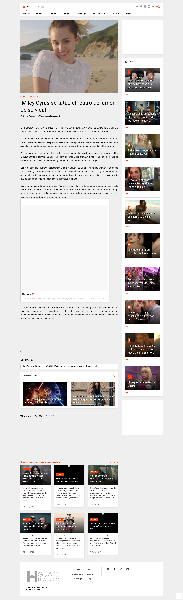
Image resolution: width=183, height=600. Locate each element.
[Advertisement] (40, 439)
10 (129, 377)
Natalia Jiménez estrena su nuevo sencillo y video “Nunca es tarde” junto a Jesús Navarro (35, 477)
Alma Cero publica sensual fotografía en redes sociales (140, 183)
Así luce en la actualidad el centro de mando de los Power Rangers (142, 117)
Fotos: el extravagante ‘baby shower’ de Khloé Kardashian (141, 283)
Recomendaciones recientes (40, 462)
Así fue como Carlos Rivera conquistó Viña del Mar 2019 (102, 526)
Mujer (67, 13)
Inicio (27, 13)
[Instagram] (149, 6)
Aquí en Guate (99, 13)
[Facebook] (141, 6)
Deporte (115, 13)
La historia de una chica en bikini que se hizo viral (141, 217)
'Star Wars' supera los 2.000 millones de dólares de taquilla (44, 400)
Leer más (129, 94)
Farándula (40, 13)
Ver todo (113, 462)
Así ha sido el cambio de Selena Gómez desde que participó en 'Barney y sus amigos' (93, 399)
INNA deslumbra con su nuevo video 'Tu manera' (67, 480)
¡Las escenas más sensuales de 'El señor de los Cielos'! (141, 316)
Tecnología (81, 13)
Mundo (54, 13)
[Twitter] (137, 6)
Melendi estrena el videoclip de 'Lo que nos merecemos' (101, 479)
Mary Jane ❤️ (28, 294)
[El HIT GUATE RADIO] (39, 7)
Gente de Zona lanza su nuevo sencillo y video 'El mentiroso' (34, 526)
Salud (128, 13)
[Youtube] (145, 6)
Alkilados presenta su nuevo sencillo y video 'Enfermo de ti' (66, 526)
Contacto (90, 570)
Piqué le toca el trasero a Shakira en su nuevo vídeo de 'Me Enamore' (141, 349)
